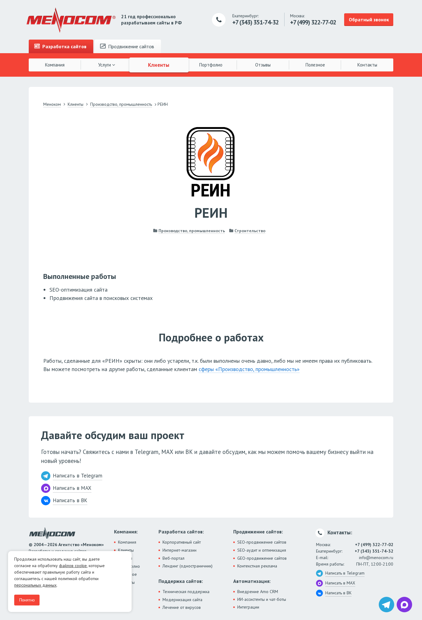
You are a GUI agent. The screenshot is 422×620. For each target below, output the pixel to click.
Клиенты (159, 64)
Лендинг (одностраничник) (187, 566)
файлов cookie (73, 565)
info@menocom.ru (376, 557)
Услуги (105, 65)
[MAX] (404, 604)
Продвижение (130, 46)
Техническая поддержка (185, 591)
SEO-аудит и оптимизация (261, 550)
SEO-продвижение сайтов (261, 542)
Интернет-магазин (179, 550)
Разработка (64, 46)
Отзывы (263, 65)
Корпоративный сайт (181, 542)
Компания (55, 65)
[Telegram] (386, 604)
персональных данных (35, 585)
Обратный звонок (369, 19)
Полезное (315, 65)
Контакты (367, 65)
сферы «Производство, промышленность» (249, 369)
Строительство (249, 230)
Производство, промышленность (191, 230)
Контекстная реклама (257, 566)
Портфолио (210, 65)
